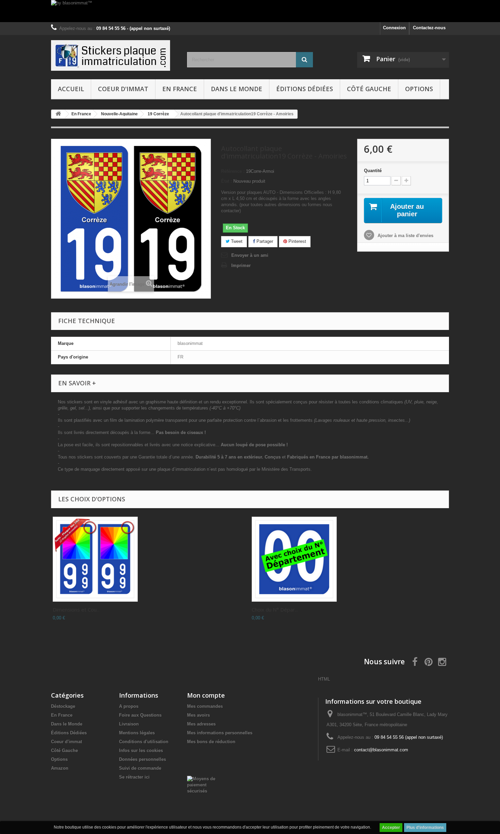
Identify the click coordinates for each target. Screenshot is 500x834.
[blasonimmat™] (114, 55)
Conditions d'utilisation (143, 741)
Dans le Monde (236, 89)
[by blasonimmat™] (250, 11)
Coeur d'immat (123, 89)
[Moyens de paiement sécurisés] (204, 784)
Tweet (236, 241)
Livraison (129, 724)
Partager (264, 241)
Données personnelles (142, 759)
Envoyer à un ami (249, 255)
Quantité (373, 170)
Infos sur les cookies (141, 750)
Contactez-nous (429, 27)
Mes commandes (205, 706)
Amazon (59, 768)
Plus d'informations (425, 827)
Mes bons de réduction (211, 741)
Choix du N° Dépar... (275, 609)
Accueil (71, 89)
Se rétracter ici (134, 777)
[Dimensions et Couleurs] (95, 559)
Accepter (391, 827)
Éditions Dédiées (304, 89)
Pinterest (296, 241)
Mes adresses (201, 724)
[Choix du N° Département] (294, 559)
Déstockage (63, 706)
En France (179, 89)
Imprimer (241, 265)
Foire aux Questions (140, 715)
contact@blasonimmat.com (381, 749)
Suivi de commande (140, 768)
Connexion (394, 27)
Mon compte (206, 695)
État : (226, 181)
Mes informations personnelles (219, 732)
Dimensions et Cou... (76, 609)
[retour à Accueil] (58, 114)
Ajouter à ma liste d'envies (404, 235)
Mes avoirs (198, 715)
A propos (128, 706)
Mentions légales (137, 732)
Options (419, 89)
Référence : (233, 171)
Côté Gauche (369, 89)
